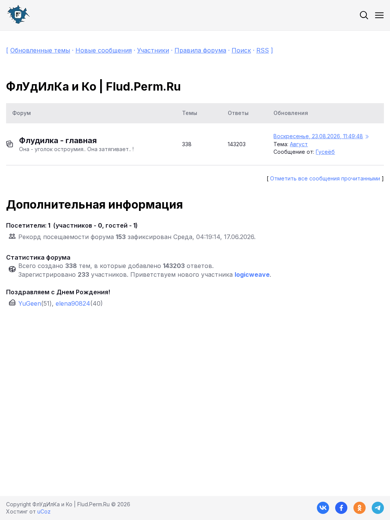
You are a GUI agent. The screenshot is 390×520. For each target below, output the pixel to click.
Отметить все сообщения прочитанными (325, 178)
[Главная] (18, 15)
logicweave (252, 274)
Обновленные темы (40, 50)
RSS (262, 50)
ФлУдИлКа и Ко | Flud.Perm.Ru (93, 86)
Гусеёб (325, 151)
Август (299, 144)
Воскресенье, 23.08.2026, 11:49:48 (318, 136)
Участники (153, 50)
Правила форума (200, 50)
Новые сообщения (103, 50)
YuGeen (29, 303)
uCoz (44, 511)
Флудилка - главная (58, 140)
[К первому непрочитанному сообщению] (366, 137)
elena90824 (73, 303)
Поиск (241, 50)
